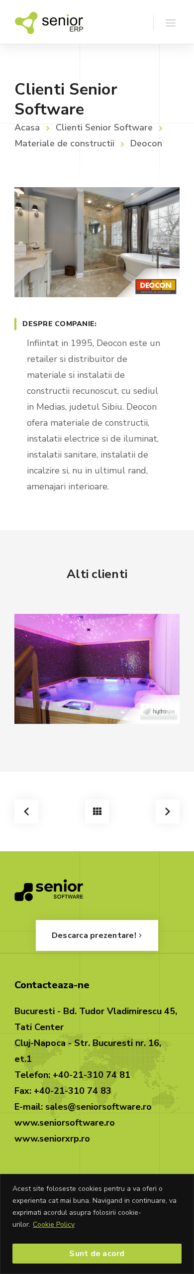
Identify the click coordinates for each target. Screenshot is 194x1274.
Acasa (27, 127)
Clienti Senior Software (104, 127)
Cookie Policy (54, 1224)
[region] (97, 1224)
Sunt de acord (96, 1253)
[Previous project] (26, 811)
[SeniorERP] (48, 22)
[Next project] (168, 811)
